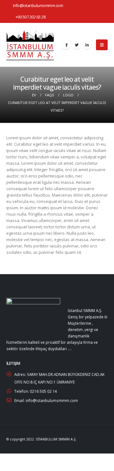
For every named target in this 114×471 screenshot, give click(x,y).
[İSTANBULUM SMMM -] (30, 45)
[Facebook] (66, 44)
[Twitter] (76, 44)
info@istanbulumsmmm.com (38, 5)
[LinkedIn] (87, 44)
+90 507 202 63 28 (31, 17)
